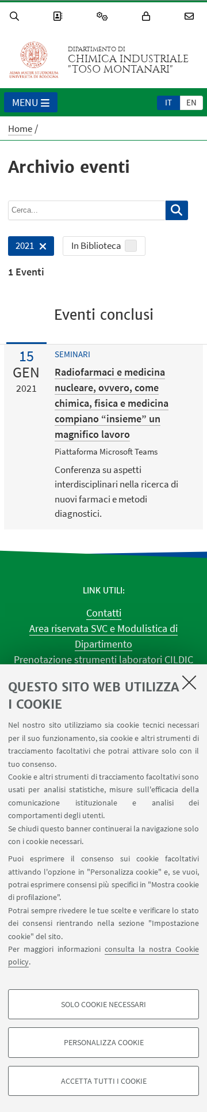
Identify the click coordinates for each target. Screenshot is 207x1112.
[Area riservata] (147, 16)
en (191, 102)
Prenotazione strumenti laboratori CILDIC (103, 659)
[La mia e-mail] (191, 16)
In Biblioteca (96, 245)
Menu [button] (25, 102)
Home (20, 128)
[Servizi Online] (104, 16)
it (168, 102)
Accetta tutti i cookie (104, 1081)
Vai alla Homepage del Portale (34, 60)
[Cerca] (16, 16)
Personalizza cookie (104, 1042)
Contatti (103, 612)
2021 (21, 247)
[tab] (168, 102)
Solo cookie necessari (103, 1004)
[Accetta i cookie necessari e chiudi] (189, 682)
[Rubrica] (59, 16)
